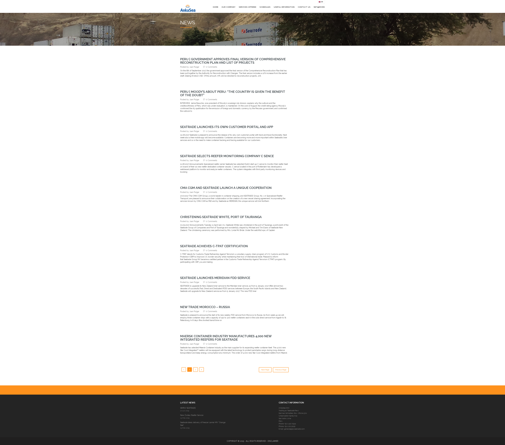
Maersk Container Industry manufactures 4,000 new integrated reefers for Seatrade (226, 337)
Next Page (265, 370)
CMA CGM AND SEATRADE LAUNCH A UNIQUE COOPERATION (226, 188)
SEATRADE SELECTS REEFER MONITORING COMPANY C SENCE (227, 156)
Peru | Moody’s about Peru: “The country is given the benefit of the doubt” (232, 93)
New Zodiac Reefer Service (191, 415)
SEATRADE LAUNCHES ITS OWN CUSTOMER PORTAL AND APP (226, 127)
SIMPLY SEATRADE (188, 408)
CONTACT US (304, 7)
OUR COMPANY (229, 7)
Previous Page (280, 370)
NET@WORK (319, 7)
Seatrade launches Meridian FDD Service (215, 278)
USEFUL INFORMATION (284, 7)
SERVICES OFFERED (247, 7)
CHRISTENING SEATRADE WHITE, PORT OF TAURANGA (221, 217)
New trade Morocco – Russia (205, 307)
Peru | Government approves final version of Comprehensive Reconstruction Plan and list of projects (233, 60)
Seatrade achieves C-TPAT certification (214, 246)
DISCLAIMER (273, 441)
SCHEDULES (265, 7)
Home (215, 7)
